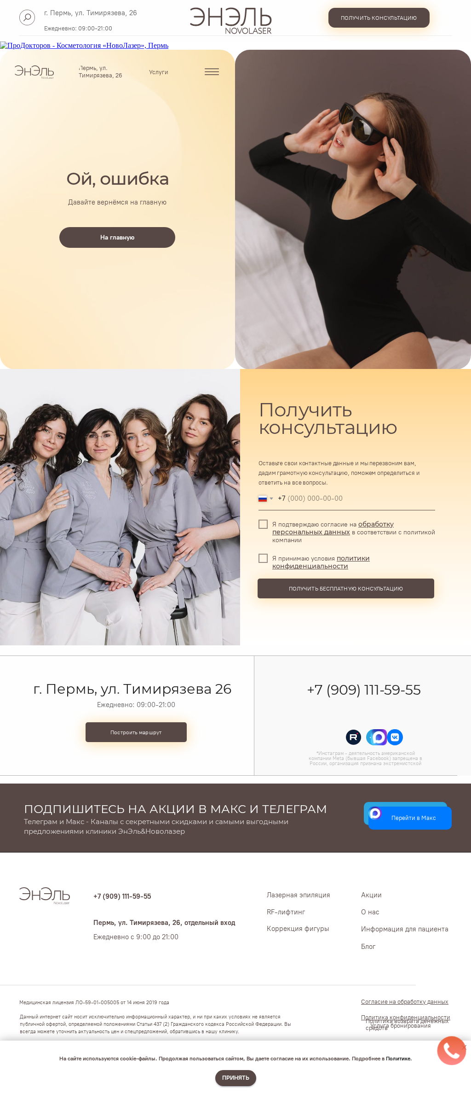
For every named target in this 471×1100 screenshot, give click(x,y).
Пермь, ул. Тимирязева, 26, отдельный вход (164, 923)
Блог (368, 946)
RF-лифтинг (286, 912)
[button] (379, 18)
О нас (370, 912)
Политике (398, 1058)
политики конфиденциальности (321, 562)
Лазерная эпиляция (298, 895)
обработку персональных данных (333, 528)
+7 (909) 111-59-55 (363, 689)
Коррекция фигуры (298, 928)
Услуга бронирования (400, 1025)
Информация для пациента (404, 929)
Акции (371, 895)
